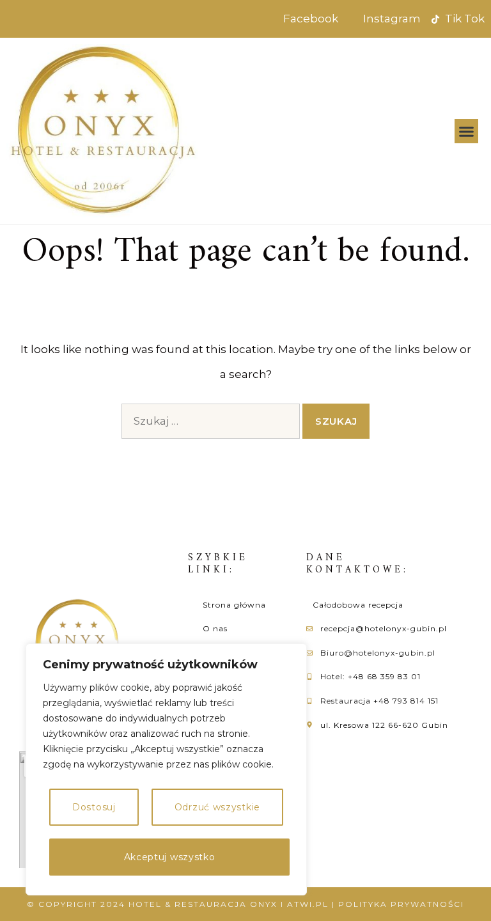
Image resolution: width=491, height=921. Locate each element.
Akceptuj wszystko (169, 857)
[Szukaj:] (210, 421)
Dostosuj (94, 807)
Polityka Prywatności (401, 904)
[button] (467, 131)
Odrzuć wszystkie (217, 807)
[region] (166, 769)
